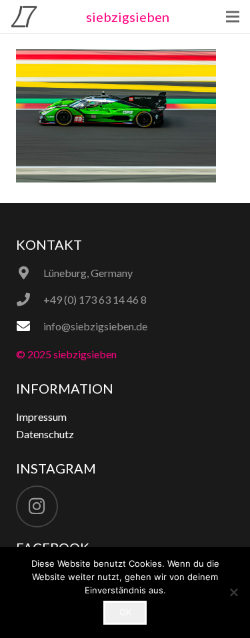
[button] (232, 16)
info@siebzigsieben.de (95, 326)
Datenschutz (45, 434)
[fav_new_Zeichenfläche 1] (24, 16)
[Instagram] (37, 506)
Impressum (41, 416)
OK (125, 612)
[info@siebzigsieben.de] (29, 326)
